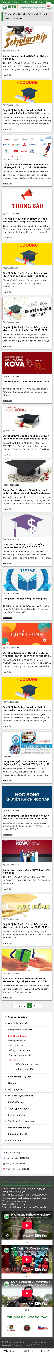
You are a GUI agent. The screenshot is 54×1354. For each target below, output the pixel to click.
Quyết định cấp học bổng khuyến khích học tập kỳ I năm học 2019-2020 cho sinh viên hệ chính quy (27, 710)
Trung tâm (44, 2)
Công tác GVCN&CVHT (20, 1029)
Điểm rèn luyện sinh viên (21, 1095)
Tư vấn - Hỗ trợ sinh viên (21, 1121)
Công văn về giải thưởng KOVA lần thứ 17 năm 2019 (27, 871)
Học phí (12, 1083)
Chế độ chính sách (17, 1036)
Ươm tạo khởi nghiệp (19, 1127)
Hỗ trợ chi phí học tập (19, 1050)
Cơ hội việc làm (16, 1102)
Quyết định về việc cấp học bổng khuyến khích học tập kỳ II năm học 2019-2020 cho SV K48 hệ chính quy (26, 330)
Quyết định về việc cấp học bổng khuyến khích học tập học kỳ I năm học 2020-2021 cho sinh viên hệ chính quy (26, 275)
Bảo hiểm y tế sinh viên (20, 1055)
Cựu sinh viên (15, 1140)
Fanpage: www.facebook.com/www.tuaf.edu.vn (25, 1198)
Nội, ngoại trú (15, 1089)
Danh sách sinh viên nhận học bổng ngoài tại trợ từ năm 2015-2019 (23, 546)
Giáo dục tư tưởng (17, 1017)
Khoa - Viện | (30, 2)
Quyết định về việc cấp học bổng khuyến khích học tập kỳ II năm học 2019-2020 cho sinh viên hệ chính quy (26, 438)
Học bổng (17, 18)
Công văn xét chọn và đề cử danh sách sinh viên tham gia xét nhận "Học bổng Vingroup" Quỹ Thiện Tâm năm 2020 (25, 493)
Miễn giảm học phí (17, 1040)
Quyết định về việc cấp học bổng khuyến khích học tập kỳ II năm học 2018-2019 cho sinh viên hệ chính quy (26, 927)
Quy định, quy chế (17, 1023)
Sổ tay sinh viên (16, 1115)
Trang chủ (9, 14)
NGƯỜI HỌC (24, 14)
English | (18, 2)
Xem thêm (7, 75)
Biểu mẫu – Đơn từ (17, 1134)
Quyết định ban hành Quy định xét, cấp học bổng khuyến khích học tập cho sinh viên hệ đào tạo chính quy (26, 655)
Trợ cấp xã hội (16, 1045)
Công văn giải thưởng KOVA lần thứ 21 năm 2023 (25, 57)
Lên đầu (46, 1351)
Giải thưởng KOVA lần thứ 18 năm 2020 (26, 381)
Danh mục (11, 1351)
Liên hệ (29, 1351)
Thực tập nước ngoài (19, 1108)
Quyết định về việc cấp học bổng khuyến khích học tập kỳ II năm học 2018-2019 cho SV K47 (26, 818)
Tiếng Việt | (7, 2)
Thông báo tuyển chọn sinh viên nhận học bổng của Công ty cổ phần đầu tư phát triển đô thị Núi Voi (25, 221)
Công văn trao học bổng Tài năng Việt (25, 598)
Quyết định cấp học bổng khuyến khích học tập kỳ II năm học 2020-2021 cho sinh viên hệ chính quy (27, 113)
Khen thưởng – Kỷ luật (19, 1076)
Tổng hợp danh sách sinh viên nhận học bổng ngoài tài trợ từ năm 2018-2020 (26, 166)
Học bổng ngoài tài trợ (24, 1069)
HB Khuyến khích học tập (25, 1064)
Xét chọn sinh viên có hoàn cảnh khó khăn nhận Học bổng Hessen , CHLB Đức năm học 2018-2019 (26, 981)
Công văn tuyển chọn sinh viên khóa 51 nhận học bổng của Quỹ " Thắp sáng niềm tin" (27, 764)
